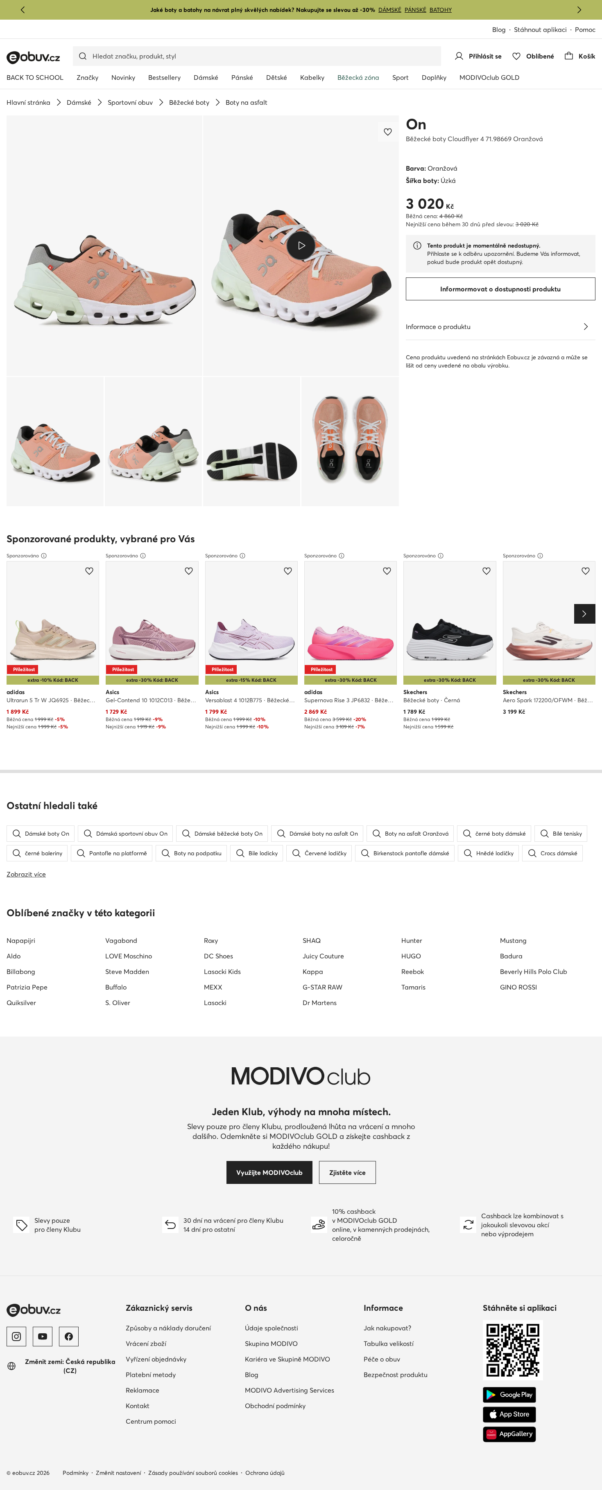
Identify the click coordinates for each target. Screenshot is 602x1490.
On (416, 124)
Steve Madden (127, 971)
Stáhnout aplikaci (540, 29)
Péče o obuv (382, 1359)
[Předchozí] (23, 10)
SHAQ (312, 940)
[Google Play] (509, 1395)
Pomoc (585, 29)
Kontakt (137, 1406)
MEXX (213, 987)
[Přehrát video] (300, 245)
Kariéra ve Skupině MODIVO (287, 1359)
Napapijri (21, 940)
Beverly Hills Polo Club (533, 971)
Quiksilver (21, 1003)
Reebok (412, 971)
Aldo (13, 956)
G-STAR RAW (322, 987)
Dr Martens (320, 1003)
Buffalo (116, 987)
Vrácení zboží (146, 1343)
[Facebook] (69, 1336)
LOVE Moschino (128, 956)
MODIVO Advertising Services (289, 1390)
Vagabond (121, 940)
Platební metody (151, 1375)
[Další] (579, 10)
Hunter (411, 940)
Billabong (21, 971)
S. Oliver (117, 1003)
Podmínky (75, 1472)
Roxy (211, 940)
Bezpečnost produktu (396, 1375)
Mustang (513, 940)
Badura (511, 956)
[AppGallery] (509, 1434)
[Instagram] (16, 1336)
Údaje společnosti (271, 1328)
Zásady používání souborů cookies (193, 1472)
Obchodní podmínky (275, 1406)
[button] (104, 245)
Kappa (313, 971)
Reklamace (142, 1390)
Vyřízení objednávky (156, 1359)
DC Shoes (218, 956)
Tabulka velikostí (389, 1343)
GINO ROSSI (518, 987)
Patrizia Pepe (27, 987)
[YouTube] (42, 1336)
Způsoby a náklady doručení (168, 1328)
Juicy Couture (323, 956)
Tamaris (413, 987)
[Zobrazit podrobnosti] (585, 326)
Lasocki (215, 1003)
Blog (499, 29)
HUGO (411, 956)
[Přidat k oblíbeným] (388, 132)
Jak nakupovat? (387, 1328)
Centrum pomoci (151, 1421)
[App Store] (509, 1415)
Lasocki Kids (222, 971)
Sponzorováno (23, 555)
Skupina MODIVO (271, 1343)
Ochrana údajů (265, 1472)
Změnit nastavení (118, 1472)
